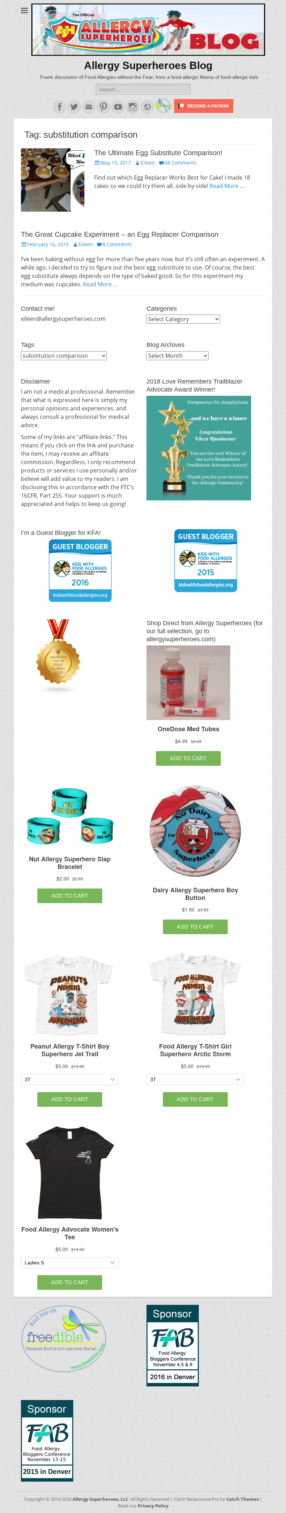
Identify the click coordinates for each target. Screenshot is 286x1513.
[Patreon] (203, 111)
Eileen (148, 162)
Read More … (227, 186)
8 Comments (117, 244)
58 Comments (181, 162)
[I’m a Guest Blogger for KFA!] (80, 570)
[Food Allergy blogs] (58, 692)
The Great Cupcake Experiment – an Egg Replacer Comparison (119, 234)
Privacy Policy (153, 1506)
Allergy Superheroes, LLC (100, 1499)
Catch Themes (242, 1499)
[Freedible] (163, 111)
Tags (27, 344)
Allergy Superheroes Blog (148, 65)
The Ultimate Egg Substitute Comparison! (158, 153)
